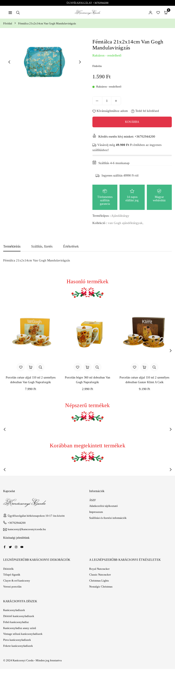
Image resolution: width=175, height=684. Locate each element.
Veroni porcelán (12, 586)
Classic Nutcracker (100, 574)
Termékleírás (11, 246)
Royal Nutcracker (99, 568)
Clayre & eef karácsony (16, 580)
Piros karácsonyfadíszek (17, 639)
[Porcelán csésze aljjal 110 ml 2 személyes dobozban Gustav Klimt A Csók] (144, 333)
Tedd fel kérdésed (146, 111)
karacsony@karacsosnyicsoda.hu (27, 529)
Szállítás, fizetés (41, 246)
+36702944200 (17, 522)
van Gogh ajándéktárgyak (125, 223)
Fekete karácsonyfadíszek (18, 645)
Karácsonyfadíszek (14, 610)
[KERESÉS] (18, 12)
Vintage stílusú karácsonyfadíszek (22, 633)
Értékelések (71, 246)
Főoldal (7, 23)
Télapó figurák (11, 574)
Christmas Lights (99, 580)
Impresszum (96, 511)
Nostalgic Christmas (100, 586)
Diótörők (8, 568)
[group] (44, 62)
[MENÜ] (10, 12)
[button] (166, 12)
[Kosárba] (30, 367)
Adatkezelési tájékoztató (103, 505)
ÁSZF (92, 500)
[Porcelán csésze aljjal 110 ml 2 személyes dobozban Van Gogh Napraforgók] (30, 333)
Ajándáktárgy (120, 215)
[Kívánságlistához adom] (20, 367)
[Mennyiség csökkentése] (97, 101)
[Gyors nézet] (40, 367)
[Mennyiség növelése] (116, 101)
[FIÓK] (150, 12)
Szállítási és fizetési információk (108, 517)
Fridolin (97, 66)
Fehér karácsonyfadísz (16, 622)
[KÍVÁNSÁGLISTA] (158, 12)
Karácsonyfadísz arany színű (19, 628)
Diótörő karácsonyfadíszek (18, 616)
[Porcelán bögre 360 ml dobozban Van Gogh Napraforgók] (87, 333)
